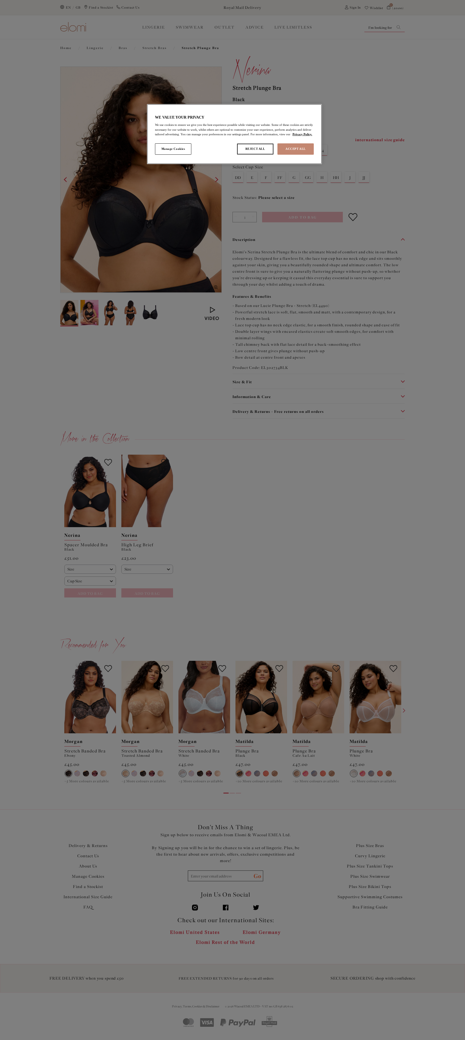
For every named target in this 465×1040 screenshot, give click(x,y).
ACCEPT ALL (296, 148)
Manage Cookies (173, 148)
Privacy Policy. (302, 134)
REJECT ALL (255, 148)
